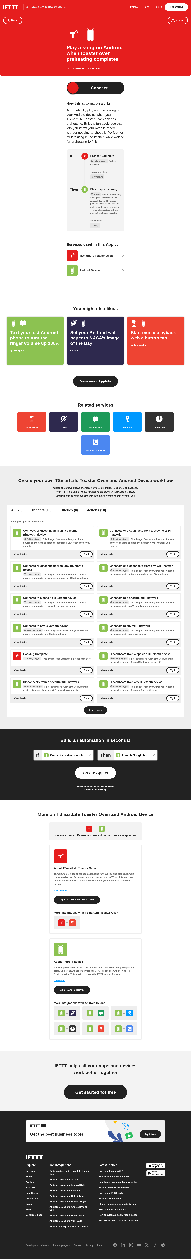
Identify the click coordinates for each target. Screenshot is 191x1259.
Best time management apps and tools (119, 1182)
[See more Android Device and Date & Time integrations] (67, 1028)
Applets (30, 1182)
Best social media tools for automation (119, 1220)
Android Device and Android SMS (67, 1185)
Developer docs (34, 1215)
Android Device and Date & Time (66, 1196)
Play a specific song (103, 189)
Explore (133, 7)
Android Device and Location (65, 1190)
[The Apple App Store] (155, 1166)
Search (29, 1204)
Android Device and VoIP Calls (65, 1221)
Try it (86, 554)
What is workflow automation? (114, 1187)
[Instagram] (131, 1245)
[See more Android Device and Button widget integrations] (95, 1028)
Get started (176, 7)
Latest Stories (108, 1165)
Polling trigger (33, 539)
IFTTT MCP (31, 1187)
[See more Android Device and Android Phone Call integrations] (124, 1028)
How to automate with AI (111, 1171)
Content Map (32, 1198)
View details (20, 554)
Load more (95, 710)
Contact (78, 1245)
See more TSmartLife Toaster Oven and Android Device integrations (95, 835)
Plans (146, 7)
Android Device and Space (63, 1179)
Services (30, 1171)
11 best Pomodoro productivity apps (118, 1204)
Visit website (60, 890)
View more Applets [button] (95, 381)
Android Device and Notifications (67, 1215)
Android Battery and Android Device (68, 1226)
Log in (158, 7)
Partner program (61, 1245)
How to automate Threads (112, 1209)
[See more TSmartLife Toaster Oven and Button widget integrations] (67, 922)
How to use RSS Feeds (111, 1193)
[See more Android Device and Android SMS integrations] (95, 1013)
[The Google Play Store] (155, 1173)
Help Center (32, 1193)
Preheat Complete (102, 155)
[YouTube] (139, 1245)
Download (59, 980)
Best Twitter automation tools (114, 1176)
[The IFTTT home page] (10, 7)
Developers (32, 1245)
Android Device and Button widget (67, 1201)
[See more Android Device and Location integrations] (124, 1013)
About (100, 1245)
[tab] (17, 510)
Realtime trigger (120, 539)
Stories (29, 1176)
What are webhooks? (110, 1198)
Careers (45, 1245)
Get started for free (95, 1092)
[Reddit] (162, 1245)
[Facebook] (115, 1245)
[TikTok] (154, 1245)
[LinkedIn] (123, 1245)
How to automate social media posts (118, 1215)
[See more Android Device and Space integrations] (67, 1013)
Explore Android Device (72, 990)
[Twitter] (146, 1245)
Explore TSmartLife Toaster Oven (77, 900)
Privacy (89, 1245)
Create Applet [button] (95, 773)
